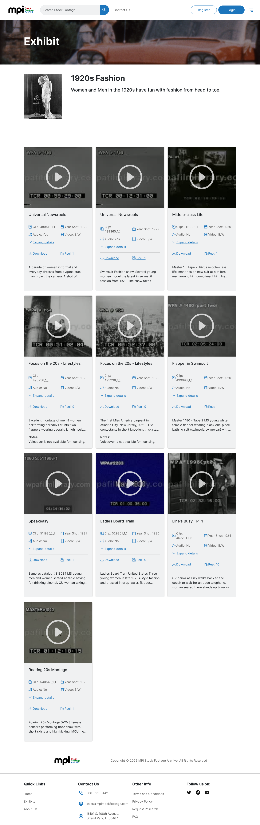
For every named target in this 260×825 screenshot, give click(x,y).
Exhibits (29, 801)
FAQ (135, 817)
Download (40, 253)
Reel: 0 (141, 560)
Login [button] (231, 10)
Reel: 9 (69, 407)
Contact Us (122, 10)
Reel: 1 (69, 253)
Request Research (145, 809)
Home (28, 794)
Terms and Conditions (148, 794)
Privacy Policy (142, 801)
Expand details (43, 242)
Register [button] (204, 10)
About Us (30, 809)
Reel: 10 (213, 564)
